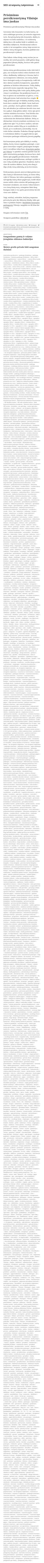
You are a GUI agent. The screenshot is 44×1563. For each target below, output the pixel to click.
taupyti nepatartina (27, 1063)
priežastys (6, 519)
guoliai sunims (30, 450)
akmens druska (31, 727)
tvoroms (29, 1012)
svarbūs (28, 1266)
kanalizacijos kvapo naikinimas (13, 945)
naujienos (26, 465)
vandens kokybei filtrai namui (12, 286)
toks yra (13, 1073)
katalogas (19, 1214)
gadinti (34, 576)
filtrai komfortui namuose (21, 276)
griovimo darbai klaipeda (28, 863)
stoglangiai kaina (24, 1310)
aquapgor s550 (32, 326)
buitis (13, 408)
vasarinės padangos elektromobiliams (14, 376)
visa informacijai (9, 1241)
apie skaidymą (32, 1052)
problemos (6, 620)
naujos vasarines (15, 679)
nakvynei (6, 1287)
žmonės (25, 593)
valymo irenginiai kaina (11, 907)
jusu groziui (18, 1192)
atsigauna (12, 632)
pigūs (16, 1201)
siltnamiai (22, 433)
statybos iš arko (26, 937)
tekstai (13, 1214)
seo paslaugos (7, 718)
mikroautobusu (14, 498)
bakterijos (28, 504)
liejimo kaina (14, 611)
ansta (12, 1182)
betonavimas (24, 624)
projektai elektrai (32, 1352)
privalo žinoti (27, 1058)
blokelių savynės (28, 660)
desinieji (27, 1180)
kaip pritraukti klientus (20, 718)
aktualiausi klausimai (27, 977)
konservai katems (33, 454)
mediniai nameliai (32, 855)
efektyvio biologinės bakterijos (12, 827)
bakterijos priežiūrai (23, 930)
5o (35, 1172)
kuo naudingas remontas (24, 377)
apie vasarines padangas (23, 704)
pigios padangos (22, 597)
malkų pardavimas (26, 932)
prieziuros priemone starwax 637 (22, 867)
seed (15, 1174)
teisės (35, 1216)
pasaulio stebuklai (9, 1186)
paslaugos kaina (8, 1283)
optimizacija (16, 1365)
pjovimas (19, 628)
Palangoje (27, 1287)
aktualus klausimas (9, 1048)
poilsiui (13, 1291)
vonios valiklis (26, 1000)
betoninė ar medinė (10, 1012)
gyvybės (25, 534)
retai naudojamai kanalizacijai (26, 928)
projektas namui (8, 1348)
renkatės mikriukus (9, 987)
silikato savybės (25, 658)
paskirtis (12, 574)
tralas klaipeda (14, 863)
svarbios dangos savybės (32, 662)
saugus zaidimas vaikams (27, 410)
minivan (35, 1184)
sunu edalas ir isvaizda (15, 469)
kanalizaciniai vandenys (18, 920)
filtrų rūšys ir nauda (32, 263)
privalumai (6, 565)
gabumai (37, 1331)
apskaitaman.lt (34, 916)
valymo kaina (7, 578)
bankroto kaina (8, 1033)
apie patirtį (34, 1222)
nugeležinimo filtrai (22, 343)
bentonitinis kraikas (22, 456)
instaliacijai (32, 1342)
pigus (23, 1077)
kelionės (35, 530)
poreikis (35, 1379)
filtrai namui (27, 295)
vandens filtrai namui (10, 293)
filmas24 (20, 1174)
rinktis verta (24, 1042)
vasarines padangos (9, 754)
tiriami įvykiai (14, 538)
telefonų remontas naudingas (24, 360)
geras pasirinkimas (16, 1058)
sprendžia (6, 580)
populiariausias (30, 542)
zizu (5, 1256)
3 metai (18, 1027)
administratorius (8, 1039)
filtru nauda (7, 494)
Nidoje (5, 1300)
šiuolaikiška (27, 1369)
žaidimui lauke (18, 849)
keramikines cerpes (21, 947)
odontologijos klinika (9, 446)
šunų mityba (24, 834)
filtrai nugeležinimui (9, 259)
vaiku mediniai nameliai (17, 857)
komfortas (25, 553)
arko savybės (7, 658)
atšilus (12, 525)
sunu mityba (27, 469)
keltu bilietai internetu (17, 1375)
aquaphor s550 (18, 337)
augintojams (26, 490)
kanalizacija (35, 500)
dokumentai (7, 916)
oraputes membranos (10, 888)
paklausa (22, 1302)
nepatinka (27, 500)
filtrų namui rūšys (18, 291)
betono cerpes (32, 947)
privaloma (7, 1333)
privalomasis (22, 540)
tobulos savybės (25, 1065)
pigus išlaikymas (13, 651)
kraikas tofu (33, 456)
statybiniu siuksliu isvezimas (12, 909)
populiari (34, 561)
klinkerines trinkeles (21, 865)
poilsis (5, 1276)
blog (20, 1260)
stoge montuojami (15, 544)
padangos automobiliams (11, 666)
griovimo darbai (29, 945)
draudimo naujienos (32, 595)
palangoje (23, 1197)
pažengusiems (13, 1331)
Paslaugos (34, 225)
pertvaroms (20, 1386)
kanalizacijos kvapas (28, 823)
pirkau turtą (14, 634)
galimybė (25, 544)
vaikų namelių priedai (22, 878)
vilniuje (21, 1079)
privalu (5, 1331)
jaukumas (18, 567)
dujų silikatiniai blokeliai (27, 934)
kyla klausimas (16, 1046)
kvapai (20, 500)
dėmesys (17, 1069)
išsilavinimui (26, 1339)
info (18, 458)
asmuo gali (26, 1029)
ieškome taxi (17, 1077)
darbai (11, 630)
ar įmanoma (21, 643)
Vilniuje (5, 1262)
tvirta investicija (8, 1014)
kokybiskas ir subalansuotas (12, 802)
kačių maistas (18, 1304)
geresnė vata (23, 651)
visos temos (14, 1237)
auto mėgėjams (15, 1207)
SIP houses (6, 406)
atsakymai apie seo (14, 712)
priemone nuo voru (22, 345)
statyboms (6, 1386)
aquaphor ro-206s (21, 335)
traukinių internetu (26, 1201)
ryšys (27, 527)
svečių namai (14, 1321)
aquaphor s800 (33, 324)
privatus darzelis (26, 425)
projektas (7, 1350)
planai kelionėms (34, 1243)
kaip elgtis (33, 1025)
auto (4, 1211)
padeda (26, 505)
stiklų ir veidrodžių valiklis (24, 1002)
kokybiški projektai (9, 1344)
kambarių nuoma (17, 1293)
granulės (18, 1312)
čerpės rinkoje (18, 1062)
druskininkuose (14, 1197)
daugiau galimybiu (9, 710)
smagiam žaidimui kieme (22, 358)
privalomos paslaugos (27, 538)
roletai (26, 1291)
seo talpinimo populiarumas (26, 670)
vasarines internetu (32, 674)
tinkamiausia (34, 1069)
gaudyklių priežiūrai (24, 1010)
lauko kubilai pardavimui (32, 351)
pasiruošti (35, 591)
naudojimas (12, 570)
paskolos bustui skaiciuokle (32, 441)
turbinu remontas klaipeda (17, 435)
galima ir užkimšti (16, 1044)
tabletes (18, 1000)
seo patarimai (22, 714)
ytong (33, 949)
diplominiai (7, 1337)
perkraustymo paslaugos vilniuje (13, 229)
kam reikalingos (8, 1266)
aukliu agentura (35, 905)
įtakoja (21, 563)
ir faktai (25, 1054)
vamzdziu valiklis (8, 1000)
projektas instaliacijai (33, 1354)
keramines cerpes (14, 932)
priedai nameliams (32, 848)
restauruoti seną (26, 645)
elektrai (18, 1342)
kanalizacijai (32, 494)
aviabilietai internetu (18, 1279)
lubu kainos (29, 431)
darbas (17, 1327)
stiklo (13, 628)
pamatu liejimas (19, 943)
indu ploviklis (23, 888)
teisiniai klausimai (27, 1253)
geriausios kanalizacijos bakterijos (28, 420)
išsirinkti (30, 551)
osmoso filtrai (8, 261)
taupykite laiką (24, 1037)
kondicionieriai (34, 1190)
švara (10, 511)
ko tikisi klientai (13, 934)
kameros (6, 538)
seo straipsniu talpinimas (26, 309)
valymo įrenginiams (9, 882)
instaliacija (6, 1352)
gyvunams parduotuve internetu (20, 471)
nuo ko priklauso (30, 974)
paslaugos (25, 639)
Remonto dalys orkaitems (31, 404)
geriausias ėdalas (16, 490)
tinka (5, 527)
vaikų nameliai (8, 849)
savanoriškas (7, 595)
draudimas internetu (9, 597)
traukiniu (7, 1199)
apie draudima (27, 1218)
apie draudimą (8, 521)
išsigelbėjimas (26, 1027)
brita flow (36, 846)
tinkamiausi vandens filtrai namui (13, 280)
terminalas (23, 1327)
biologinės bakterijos (14, 823)
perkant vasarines (15, 700)
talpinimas (15, 528)
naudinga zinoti (8, 683)
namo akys (33, 544)
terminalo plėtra (8, 1327)
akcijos (21, 528)
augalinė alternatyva (28, 463)
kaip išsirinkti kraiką (23, 840)
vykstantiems (32, 540)
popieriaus (6, 628)
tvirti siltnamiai (34, 809)
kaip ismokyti (26, 806)
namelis (5, 857)
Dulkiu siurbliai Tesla (32, 393)
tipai (25, 515)
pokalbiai (6, 1237)
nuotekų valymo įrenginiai (20, 584)
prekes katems (20, 804)
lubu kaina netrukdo (21, 427)
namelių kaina (12, 851)
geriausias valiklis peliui (23, 379)
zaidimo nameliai (16, 876)
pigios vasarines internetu (12, 697)
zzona (11, 1174)
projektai (25, 1342)
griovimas (6, 876)
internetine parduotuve (10, 255)
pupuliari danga (33, 1067)
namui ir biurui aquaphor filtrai (25, 328)
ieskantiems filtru (24, 492)
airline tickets (25, 1193)
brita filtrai (12, 842)
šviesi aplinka (14, 551)
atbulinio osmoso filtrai (33, 267)
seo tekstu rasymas (25, 716)
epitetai (5, 981)
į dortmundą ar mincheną (29, 972)
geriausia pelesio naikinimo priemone (23, 720)
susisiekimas (30, 1077)
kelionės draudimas (14, 530)
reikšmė (36, 1329)
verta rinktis (22, 989)
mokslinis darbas (33, 1327)
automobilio (26, 532)
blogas (33, 490)
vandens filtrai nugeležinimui (12, 301)
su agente (19, 632)
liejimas (5, 626)
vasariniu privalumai (17, 691)
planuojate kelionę (9, 983)
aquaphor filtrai (25, 311)
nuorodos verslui (24, 634)
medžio (29, 628)
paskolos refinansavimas (10, 739)
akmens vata (22, 951)
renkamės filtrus (9, 488)
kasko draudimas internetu (31, 1312)
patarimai (24, 498)
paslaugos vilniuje (9, 914)
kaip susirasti (13, 635)
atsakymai (13, 656)
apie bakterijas (18, 505)
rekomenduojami (24, 655)
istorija (26, 630)
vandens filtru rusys (21, 324)
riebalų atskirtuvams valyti (11, 1071)
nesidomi (6, 525)
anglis (5, 934)
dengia (10, 557)
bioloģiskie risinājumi (10, 420)
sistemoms (32, 582)
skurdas (18, 1178)
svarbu (32, 527)
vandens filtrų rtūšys (19, 288)
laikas (19, 519)
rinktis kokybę (7, 1056)
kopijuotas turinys (27, 712)
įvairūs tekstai (35, 1220)
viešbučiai (14, 1287)
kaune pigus (36, 1073)
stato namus (29, 943)
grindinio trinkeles (17, 949)
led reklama (15, 486)
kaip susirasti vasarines (16, 702)
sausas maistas (23, 477)
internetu (14, 540)
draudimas (14, 586)
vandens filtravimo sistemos (21, 274)
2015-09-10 (24, 218)
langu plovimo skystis (20, 752)
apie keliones (7, 1218)
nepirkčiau (23, 565)
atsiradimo (27, 1293)
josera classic (33, 383)
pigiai (12, 622)
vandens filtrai (30, 322)
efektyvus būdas (34, 979)
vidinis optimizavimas (25, 731)
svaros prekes (13, 1081)
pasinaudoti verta (29, 1033)
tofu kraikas (33, 784)
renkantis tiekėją (21, 983)
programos (15, 916)
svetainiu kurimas (33, 714)
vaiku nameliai (27, 859)
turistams (6, 1291)
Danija (19, 1256)
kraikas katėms (17, 836)
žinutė (10, 527)
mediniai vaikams (9, 853)
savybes (26, 622)
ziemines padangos (22, 754)
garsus (30, 1182)
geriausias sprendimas (11, 991)
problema (14, 500)
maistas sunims (18, 830)
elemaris (6, 848)
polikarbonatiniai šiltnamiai (22, 483)
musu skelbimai (29, 1176)
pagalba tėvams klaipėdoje (19, 897)
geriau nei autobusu (15, 970)
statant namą (26, 1060)
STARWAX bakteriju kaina (22, 869)
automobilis (7, 1360)
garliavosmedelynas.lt (28, 1004)
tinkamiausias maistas (22, 488)
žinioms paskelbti (14, 1232)
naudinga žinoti (35, 1014)
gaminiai (35, 557)
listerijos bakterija (31, 416)
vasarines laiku (28, 676)
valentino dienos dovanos (22, 893)
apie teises (6, 1213)
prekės (5, 639)
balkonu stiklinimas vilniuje (19, 1190)
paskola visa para (13, 723)
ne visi (23, 578)
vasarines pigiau (27, 679)
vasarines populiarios (29, 681)
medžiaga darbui (8, 1341)
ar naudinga (30, 643)
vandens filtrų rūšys (31, 291)
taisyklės (37, 1235)
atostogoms (6, 528)
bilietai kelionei (18, 1226)
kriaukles (14, 406)
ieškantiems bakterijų (23, 911)
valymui (28, 576)
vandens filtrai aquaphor (26, 312)
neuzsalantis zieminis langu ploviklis (22, 750)
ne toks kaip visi (31, 999)
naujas (31, 1358)
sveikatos (28, 530)
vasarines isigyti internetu (32, 695)
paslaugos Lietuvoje (29, 914)
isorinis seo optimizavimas (26, 387)
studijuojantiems (17, 1337)
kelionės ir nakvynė (15, 639)
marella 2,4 (6, 846)
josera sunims (7, 450)
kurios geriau (16, 1060)
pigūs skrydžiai (22, 1388)
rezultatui (36, 1266)
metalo (21, 626)
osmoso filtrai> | (23, 259)
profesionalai (25, 620)
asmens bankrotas (33, 1031)
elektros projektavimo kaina (13, 1356)
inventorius (12, 616)
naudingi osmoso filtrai (19, 272)
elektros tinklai (16, 1350)
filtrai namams (13, 278)
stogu (33, 1287)
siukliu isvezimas (8, 865)
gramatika (18, 1381)
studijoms (31, 1331)
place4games (19, 1176)
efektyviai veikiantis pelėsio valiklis (27, 381)
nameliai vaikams (24, 851)
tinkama (6, 555)
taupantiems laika (22, 677)
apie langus (14, 1213)
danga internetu (25, 653)
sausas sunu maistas (9, 458)
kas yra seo (19, 710)
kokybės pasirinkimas (23, 987)
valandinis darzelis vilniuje (20, 448)
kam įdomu (17, 1222)
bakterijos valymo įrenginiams (25, 958)
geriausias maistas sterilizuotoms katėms (15, 364)
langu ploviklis (32, 752)
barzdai (21, 607)
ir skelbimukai (11, 1243)
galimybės (32, 523)
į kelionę (30, 1235)
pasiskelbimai (7, 1226)
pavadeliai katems (14, 475)
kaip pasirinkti (21, 1048)
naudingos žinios (22, 1243)
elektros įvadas (29, 1360)
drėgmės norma (8, 649)
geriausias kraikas (25, 838)
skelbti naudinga (17, 1025)
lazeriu (17, 630)
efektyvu (13, 580)
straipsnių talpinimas (24, 599)
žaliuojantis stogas (16, 660)
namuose (31, 651)
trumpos (29, 1264)
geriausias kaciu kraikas (10, 362)
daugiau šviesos (8, 563)
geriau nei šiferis (14, 1041)
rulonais (26, 1008)
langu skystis (29, 960)
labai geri (27, 1268)
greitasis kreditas (8, 735)
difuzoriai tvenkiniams (10, 395)
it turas (11, 1192)
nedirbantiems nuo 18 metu (28, 723)
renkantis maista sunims (31, 729)
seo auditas (36, 716)
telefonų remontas (31, 347)
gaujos (5, 632)
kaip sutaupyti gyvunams (28, 458)
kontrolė (36, 536)
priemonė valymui (16, 1008)
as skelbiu (18, 1182)
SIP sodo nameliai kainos (25, 402)
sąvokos (21, 542)
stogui (5, 557)
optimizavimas (27, 1262)
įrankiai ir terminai (22, 979)
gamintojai (24, 555)
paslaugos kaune (16, 1075)
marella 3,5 (15, 846)
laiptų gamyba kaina (31, 1083)
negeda (25, 1182)
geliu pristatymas (31, 890)
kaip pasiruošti (7, 974)
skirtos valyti (7, 590)
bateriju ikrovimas (13, 886)
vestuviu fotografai (23, 884)
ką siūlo (6, 1075)
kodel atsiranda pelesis (17, 416)
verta (32, 548)
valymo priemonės (14, 1004)
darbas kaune (31, 1071)
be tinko (18, 618)
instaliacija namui (22, 1344)
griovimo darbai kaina (18, 890)
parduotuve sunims (9, 668)
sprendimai (21, 656)
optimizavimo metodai (10, 714)
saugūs (18, 525)
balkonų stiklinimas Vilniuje (23, 1308)
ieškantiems (36, 519)
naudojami (31, 616)
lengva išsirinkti (26, 1041)
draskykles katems (25, 739)
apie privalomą (15, 1113)
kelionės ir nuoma (23, 605)
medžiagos (17, 557)
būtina (26, 613)
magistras (35, 1337)
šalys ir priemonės (28, 1230)
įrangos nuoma (8, 943)
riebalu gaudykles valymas (18, 1052)
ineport (21, 1180)
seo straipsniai (13, 1281)
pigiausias (29, 1073)
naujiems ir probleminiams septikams (14, 918)
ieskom (5, 1174)
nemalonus (12, 513)
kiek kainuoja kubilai (22, 368)
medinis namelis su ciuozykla (28, 825)
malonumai (35, 645)
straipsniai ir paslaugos (10, 1235)
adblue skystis (7, 421)
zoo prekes (13, 848)
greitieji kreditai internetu (18, 737)
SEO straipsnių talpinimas (18, 5)
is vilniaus (20, 1083)
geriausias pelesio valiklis (11, 385)
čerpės (12, 1042)
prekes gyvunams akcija (16, 481)
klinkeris (28, 870)
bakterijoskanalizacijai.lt (24, 895)
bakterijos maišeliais (9, 928)
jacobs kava (34, 1192)
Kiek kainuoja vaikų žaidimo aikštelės (19, 390)
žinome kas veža (19, 974)
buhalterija (28, 1203)
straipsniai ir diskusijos (10, 1220)
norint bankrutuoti (34, 1035)
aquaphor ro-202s (21, 334)
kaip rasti (12, 603)
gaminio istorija (18, 993)
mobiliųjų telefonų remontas (20, 366)
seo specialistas (24, 706)
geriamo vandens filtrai (32, 337)
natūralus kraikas (32, 842)
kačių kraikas (7, 836)
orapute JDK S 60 (35, 886)
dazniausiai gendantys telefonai (29, 362)
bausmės (29, 536)
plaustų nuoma (27, 637)
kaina (11, 502)
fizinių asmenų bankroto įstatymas (21, 1021)
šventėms (27, 603)
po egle (32, 563)
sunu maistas (33, 446)
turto (5, 530)
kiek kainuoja (24, 916)
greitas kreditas (19, 735)
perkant (33, 653)
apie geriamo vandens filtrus (21, 269)
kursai (31, 1216)
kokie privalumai (32, 1016)
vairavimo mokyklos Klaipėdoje (18, 1325)
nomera (33, 1180)
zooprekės (13, 840)
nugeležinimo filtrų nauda (30, 299)
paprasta (22, 595)
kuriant (19, 616)
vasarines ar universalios (25, 672)
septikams (20, 882)
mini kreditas (7, 771)
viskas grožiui (15, 1249)
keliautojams (7, 1253)
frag (33, 1277)
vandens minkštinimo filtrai (12, 299)
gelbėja (6, 607)
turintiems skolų (23, 1023)
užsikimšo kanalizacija (21, 1056)
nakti (38, 1287)
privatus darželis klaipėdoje (19, 903)
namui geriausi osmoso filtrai (12, 295)
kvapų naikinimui (25, 572)
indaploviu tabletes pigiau (17, 997)
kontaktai (12, 465)
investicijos (31, 614)
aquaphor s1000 (8, 328)
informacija (7, 517)
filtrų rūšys (34, 257)
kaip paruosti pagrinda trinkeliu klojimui (25, 939)
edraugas (31, 1274)
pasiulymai (26, 1214)
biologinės (15, 588)
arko (8, 951)
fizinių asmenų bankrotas (21, 1172)
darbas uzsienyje (8, 1084)
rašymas (6, 1268)
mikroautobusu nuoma (32, 528)
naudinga (23, 551)
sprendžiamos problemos (29, 502)
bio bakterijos (23, 509)
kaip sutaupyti (27, 798)
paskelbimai (35, 1211)
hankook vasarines (20, 683)
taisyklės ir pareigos (23, 966)
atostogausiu (20, 1186)
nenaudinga (27, 611)
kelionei (29, 525)
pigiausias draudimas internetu (29, 1281)
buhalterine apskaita (19, 421)
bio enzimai (27, 956)
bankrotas (37, 1021)
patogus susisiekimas (18, 985)
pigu (38, 1295)
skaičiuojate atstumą (32, 985)
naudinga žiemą (8, 546)
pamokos (13, 1373)
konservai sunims (34, 452)
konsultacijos (25, 1249)
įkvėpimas (19, 1369)
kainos (36, 517)
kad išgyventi (18, 1239)
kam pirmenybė (27, 970)
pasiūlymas (11, 1256)
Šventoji (7, 1297)
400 (21, 630)
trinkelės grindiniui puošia (11, 937)
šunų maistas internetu (31, 1304)
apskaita (36, 1203)
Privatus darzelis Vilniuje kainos (29, 397)
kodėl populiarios (14, 972)
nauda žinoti (25, 1069)
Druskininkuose (31, 1321)
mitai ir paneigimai (31, 976)
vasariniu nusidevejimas (10, 698)
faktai (24, 1020)
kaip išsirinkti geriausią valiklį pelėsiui (22, 356)
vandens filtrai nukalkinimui (22, 265)
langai (37, 549)
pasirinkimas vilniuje (28, 423)
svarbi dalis (13, 548)
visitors (37, 1277)
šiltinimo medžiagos (9, 935)
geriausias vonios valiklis (24, 370)
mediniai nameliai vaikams (29, 907)
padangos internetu (19, 674)
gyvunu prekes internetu (25, 467)
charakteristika (14, 559)
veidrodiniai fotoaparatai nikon (13, 729)
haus (37, 949)
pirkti (12, 549)
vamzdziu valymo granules (18, 922)
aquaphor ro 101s (20, 339)
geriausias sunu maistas (31, 830)
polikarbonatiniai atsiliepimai (20, 484)
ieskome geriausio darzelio (11, 425)
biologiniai (15, 517)
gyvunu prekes (20, 462)
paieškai (31, 1232)
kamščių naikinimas (28, 1046)
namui (30, 517)
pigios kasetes (25, 1195)
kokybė (13, 515)
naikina (5, 502)
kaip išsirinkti (31, 559)
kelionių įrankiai (21, 1241)
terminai (6, 548)
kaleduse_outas (22, 225)
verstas (29, 557)
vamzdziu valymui (15, 926)
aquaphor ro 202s (8, 341)
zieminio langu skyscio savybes (12, 418)
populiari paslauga (31, 962)
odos (24, 628)
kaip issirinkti (7, 483)
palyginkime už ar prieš (31, 993)
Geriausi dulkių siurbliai (17, 393)
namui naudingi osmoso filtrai (25, 270)
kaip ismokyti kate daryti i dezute (13, 479)
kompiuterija (18, 1247)
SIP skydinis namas (10, 402)
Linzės (37, 853)
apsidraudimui (19, 1211)
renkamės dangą (8, 1069)
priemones (7, 588)
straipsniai (6, 492)
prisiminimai (7, 1335)
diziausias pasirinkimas (32, 687)
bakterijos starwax (9, 958)
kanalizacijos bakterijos (10, 509)
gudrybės (6, 1321)
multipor (27, 949)
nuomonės (21, 1228)
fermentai (35, 572)
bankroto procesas (21, 1035)
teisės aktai (14, 534)
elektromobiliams (17, 441)
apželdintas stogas (31, 656)
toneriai (33, 878)
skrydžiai (14, 599)
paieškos (13, 613)
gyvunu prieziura (20, 460)
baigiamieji (22, 1335)
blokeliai (15, 614)
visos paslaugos (16, 1255)
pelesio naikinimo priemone (16, 874)
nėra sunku (12, 605)
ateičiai (11, 1381)
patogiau (30, 981)
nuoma (21, 1203)
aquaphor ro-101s (8, 326)
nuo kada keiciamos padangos (26, 756)
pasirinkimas (17, 553)
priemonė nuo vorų (18, 347)
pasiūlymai (34, 521)
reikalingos (6, 1270)
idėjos (38, 614)
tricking (29, 1174)
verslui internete (34, 1365)
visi (21, 611)
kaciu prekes (16, 1306)
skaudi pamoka (34, 1037)
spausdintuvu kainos (9, 884)
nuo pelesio (24, 905)
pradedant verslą (30, 1371)
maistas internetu (28, 815)
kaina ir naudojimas (9, 1054)
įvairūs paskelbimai (9, 1216)
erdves (5, 624)
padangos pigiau (35, 754)
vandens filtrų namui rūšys (26, 284)
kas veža (12, 966)
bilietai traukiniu (23, 1199)
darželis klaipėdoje (21, 899)
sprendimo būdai (24, 1107)
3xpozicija (6, 1180)
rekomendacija (23, 590)
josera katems (34, 448)
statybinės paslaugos (10, 953)
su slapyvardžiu (24, 1237)
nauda (5, 511)
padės (5, 593)
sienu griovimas (35, 884)
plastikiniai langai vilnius (11, 1195)
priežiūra (37, 551)
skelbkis (38, 1230)
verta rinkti (13, 607)
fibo (4, 951)
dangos (24, 557)
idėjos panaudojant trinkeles (25, 935)
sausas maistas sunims (10, 786)
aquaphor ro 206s (21, 341)
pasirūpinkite (34, 553)
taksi (37, 1077)
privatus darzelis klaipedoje (30, 909)
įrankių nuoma (34, 953)
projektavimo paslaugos (22, 1348)
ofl (25, 1174)
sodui (33, 827)
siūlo (29, 498)
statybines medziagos (33, 951)
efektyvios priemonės (17, 504)
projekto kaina (35, 1348)
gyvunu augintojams (34, 460)
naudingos (29, 570)
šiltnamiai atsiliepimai (30, 811)
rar (29, 1277)
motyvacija (7, 614)
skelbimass (14, 1180)
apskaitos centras (23, 1188)
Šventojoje (35, 1289)
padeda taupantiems (19, 536)
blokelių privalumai (19, 1016)
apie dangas (18, 561)
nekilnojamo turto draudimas (12, 1379)
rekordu (33, 622)
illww (18, 1184)
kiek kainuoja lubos (18, 431)
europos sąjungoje (16, 1029)
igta (13, 1176)
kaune (23, 1071)
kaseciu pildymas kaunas (27, 880)
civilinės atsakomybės (15, 532)
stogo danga (7, 949)
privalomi (36, 1264)
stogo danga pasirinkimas (17, 870)
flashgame (6, 1178)
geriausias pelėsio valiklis (29, 353)
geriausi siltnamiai (31, 481)
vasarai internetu (27, 700)
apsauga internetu (16, 1230)
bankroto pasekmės (10, 1023)
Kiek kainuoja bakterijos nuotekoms (20, 403)
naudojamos (35, 578)
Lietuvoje (6, 1373)
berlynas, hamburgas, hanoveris (20, 968)
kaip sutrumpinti (8, 964)
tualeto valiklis (29, 882)
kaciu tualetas (7, 454)
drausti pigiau (13, 523)
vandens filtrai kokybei (26, 278)
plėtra (25, 1329)
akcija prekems (14, 807)
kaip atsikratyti (29, 513)
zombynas (24, 1277)
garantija (12, 1371)
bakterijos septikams (9, 930)
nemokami (35, 1268)
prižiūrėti (20, 574)
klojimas (6, 561)
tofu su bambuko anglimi (19, 437)
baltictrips (27, 1192)
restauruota (7, 645)
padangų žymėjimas (25, 255)
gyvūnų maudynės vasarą (11, 834)
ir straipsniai (8, 1222)
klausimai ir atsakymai (10, 542)
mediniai (6, 551)
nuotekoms (32, 509)
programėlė (14, 1079)
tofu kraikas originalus (18, 439)
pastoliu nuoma (23, 953)
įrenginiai (20, 515)
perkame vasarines (9, 704)
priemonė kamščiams (24, 995)
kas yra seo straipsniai (27, 385)
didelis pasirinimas (13, 1065)
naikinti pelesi (31, 874)
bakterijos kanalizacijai (10, 410)
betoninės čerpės (23, 1018)
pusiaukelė (22, 1333)
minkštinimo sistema (18, 263)
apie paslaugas (32, 601)
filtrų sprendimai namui (21, 282)
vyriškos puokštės (8, 496)
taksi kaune (20, 1073)
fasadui (34, 658)
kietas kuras (17, 955)
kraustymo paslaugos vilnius (11, 227)
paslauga (16, 527)
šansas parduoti (32, 1234)
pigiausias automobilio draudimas (13, 962)
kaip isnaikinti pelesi (21, 721)
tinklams (27, 1295)
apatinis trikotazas (9, 891)
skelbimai (6, 613)
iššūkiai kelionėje (20, 964)
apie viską (35, 1214)
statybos (33, 941)
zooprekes (7, 1279)
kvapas (34, 511)
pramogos (35, 1316)
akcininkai (30, 1178)
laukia (30, 1379)
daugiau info (19, 521)
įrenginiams (20, 570)
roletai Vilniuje (8, 1308)
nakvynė (15, 1302)
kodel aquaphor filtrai (33, 330)
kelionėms (11, 1211)
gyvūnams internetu (30, 836)
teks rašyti (30, 1333)
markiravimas (13, 626)
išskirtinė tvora (14, 1006)
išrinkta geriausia (15, 637)
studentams (27, 1337)
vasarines (20, 676)
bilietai (14, 1199)
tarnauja (6, 574)
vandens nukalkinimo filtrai (25, 305)
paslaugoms (16, 1253)
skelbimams (23, 1216)
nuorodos (33, 465)
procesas (20, 976)
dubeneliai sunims (9, 452)
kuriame (13, 662)
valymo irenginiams (9, 911)
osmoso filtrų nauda (34, 259)
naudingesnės (8, 582)
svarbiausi (6, 500)
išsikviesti (35, 1075)
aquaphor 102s (31, 339)
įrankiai (24, 1367)
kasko (5, 532)
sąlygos (35, 498)
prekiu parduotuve (24, 473)
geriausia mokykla (24, 635)
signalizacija (27, 1260)
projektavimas (14, 1295)
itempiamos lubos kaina (22, 429)
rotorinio (13, 1289)
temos (36, 1335)
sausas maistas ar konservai (20, 742)
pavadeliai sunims (26, 475)
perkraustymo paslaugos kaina (30, 227)
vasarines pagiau (20, 693)
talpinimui (37, 1255)
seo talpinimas (25, 1207)
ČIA (26, 213)
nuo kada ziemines (23, 412)
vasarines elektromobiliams (27, 685)
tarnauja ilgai (36, 1010)
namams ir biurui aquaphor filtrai (14, 330)
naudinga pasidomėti (9, 1067)
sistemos (35, 1270)
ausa (32, 1193)
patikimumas (25, 886)
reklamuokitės (7, 1239)
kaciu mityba (17, 442)
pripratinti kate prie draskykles (18, 741)
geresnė (28, 1314)
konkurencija (7, 1077)
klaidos (22, 527)
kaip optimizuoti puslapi (17, 708)
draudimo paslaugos (9, 1083)
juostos (5, 1192)
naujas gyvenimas (8, 1027)
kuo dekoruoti (34, 618)
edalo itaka (31, 796)
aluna (28, 844)
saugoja (32, 590)
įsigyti (12, 561)
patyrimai (26, 1239)
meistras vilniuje (30, 444)
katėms (12, 462)
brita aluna (34, 844)
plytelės (15, 655)
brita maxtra (21, 844)
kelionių (32, 534)
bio (14, 511)
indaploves (21, 960)
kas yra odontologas (9, 844)
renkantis (31, 565)
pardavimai (8, 553)
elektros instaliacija (28, 1350)
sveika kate (6, 437)
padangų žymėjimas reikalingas (24, 374)
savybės (32, 620)
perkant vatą (7, 655)
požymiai (27, 521)
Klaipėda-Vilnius (35, 605)
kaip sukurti (36, 989)
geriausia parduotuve (17, 800)
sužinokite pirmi (35, 1239)
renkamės (27, 511)
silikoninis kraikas (9, 456)
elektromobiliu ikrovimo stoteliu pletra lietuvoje (18, 372)
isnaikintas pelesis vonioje (20, 872)
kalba (32, 1256)
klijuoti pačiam (25, 649)
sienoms (32, 1384)
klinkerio (23, 559)
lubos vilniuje (14, 433)
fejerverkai (22, 819)
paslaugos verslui (24, 1220)
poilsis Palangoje (8, 1209)
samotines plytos (8, 947)
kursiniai (17, 1339)
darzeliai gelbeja (15, 423)
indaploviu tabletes (16, 956)
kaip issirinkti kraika (9, 832)
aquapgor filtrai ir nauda (31, 320)
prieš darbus (35, 567)
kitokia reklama (15, 1245)
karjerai (14, 1333)
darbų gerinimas (34, 624)
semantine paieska (32, 708)
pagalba (26, 1025)
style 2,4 (22, 846)
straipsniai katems (32, 435)
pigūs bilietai (35, 1207)
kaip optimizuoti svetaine (23, 389)
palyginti (13, 519)
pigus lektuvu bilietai (9, 1314)
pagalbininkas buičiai (10, 995)
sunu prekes (7, 1306)
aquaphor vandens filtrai (11, 311)
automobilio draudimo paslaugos (28, 1081)
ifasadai (11, 624)
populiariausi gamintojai (11, 706)
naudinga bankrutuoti (11, 1037)
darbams (6, 611)
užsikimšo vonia (28, 1044)
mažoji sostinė (26, 1075)
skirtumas (32, 1318)
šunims (6, 462)
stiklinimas (14, 1203)
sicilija (24, 725)
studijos (15, 1335)
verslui (27, 1373)
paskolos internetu (19, 450)
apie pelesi (32, 718)
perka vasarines (32, 683)
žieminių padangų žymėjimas (20, 257)
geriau (20, 609)
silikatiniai (16, 658)
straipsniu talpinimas (15, 1276)
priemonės (17, 502)
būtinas (5, 523)
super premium (22, 446)
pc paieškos (28, 607)
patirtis (5, 1018)
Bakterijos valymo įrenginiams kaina (14, 398)
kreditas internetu (33, 737)
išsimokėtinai (7, 1277)
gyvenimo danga (29, 1062)
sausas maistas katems (20, 454)
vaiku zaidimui (28, 418)
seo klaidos (27, 710)
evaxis (13, 1178)
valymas (24, 582)
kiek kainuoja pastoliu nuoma (12, 941)
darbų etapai (35, 1339)
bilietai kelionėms (24, 1205)
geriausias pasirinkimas (26, 991)
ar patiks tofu (16, 463)
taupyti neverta (22, 1067)
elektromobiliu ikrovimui (19, 769)
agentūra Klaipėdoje (29, 632)
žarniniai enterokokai (25, 395)
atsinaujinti (15, 645)
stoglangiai (18, 546)
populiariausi (27, 519)
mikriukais (6, 985)
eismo (21, 622)
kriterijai (37, 613)
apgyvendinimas (16, 1274)
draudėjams (22, 1235)
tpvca (5, 536)
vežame (29, 964)
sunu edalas (7, 448)
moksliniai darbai (8, 1383)
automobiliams (17, 1218)
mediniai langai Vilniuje (28, 1306)
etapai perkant (34, 1054)
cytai (23, 1178)
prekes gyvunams (8, 460)
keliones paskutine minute (11, 1193)
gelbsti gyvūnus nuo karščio (26, 832)
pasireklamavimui (9, 1224)
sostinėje (24, 1274)
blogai (35, 1272)
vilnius (32, 1079)
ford (29, 1247)
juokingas (6, 1182)
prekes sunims (13, 477)
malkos (36, 932)
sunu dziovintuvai (21, 452)
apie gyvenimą (33, 1224)
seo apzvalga (22, 406)
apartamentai (21, 1289)
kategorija (16, 1277)
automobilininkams (20, 1234)
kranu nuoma (7, 955)
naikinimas (34, 569)
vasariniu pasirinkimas (10, 685)
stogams (31, 1383)
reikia (28, 578)
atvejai (21, 548)
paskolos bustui (33, 769)
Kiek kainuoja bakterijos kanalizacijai (28, 400)
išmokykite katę (27, 442)
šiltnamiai (28, 828)
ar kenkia (20, 513)
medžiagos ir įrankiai (29, 609)
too (32, 1172)
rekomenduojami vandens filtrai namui (20, 290)
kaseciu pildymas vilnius (10, 880)
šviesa (33, 546)
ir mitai (19, 1054)
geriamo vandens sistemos (16, 307)
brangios (15, 595)
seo (5, 886)
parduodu (6, 622)
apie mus (18, 465)
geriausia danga (16, 1020)
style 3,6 (28, 846)
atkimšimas (6, 1046)
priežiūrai (6, 504)
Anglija (12, 1262)
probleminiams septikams (30, 926)
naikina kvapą (31, 1048)
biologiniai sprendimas (10, 1050)
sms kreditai (8, 442)
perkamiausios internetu (10, 838)
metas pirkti (26, 546)
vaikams (18, 408)
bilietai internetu (8, 1201)
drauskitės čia (32, 1241)
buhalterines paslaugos (31, 913)
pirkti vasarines (19, 687)
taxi (36, 1079)
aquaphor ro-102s (21, 326)
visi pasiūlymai (34, 1237)
